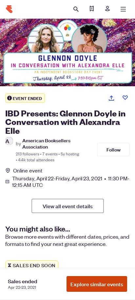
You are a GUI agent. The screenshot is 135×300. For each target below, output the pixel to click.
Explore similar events (96, 284)
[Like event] (125, 97)
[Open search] (76, 9)
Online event (27, 170)
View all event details (68, 206)
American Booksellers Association (46, 143)
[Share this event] (111, 98)
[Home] (9, 9)
